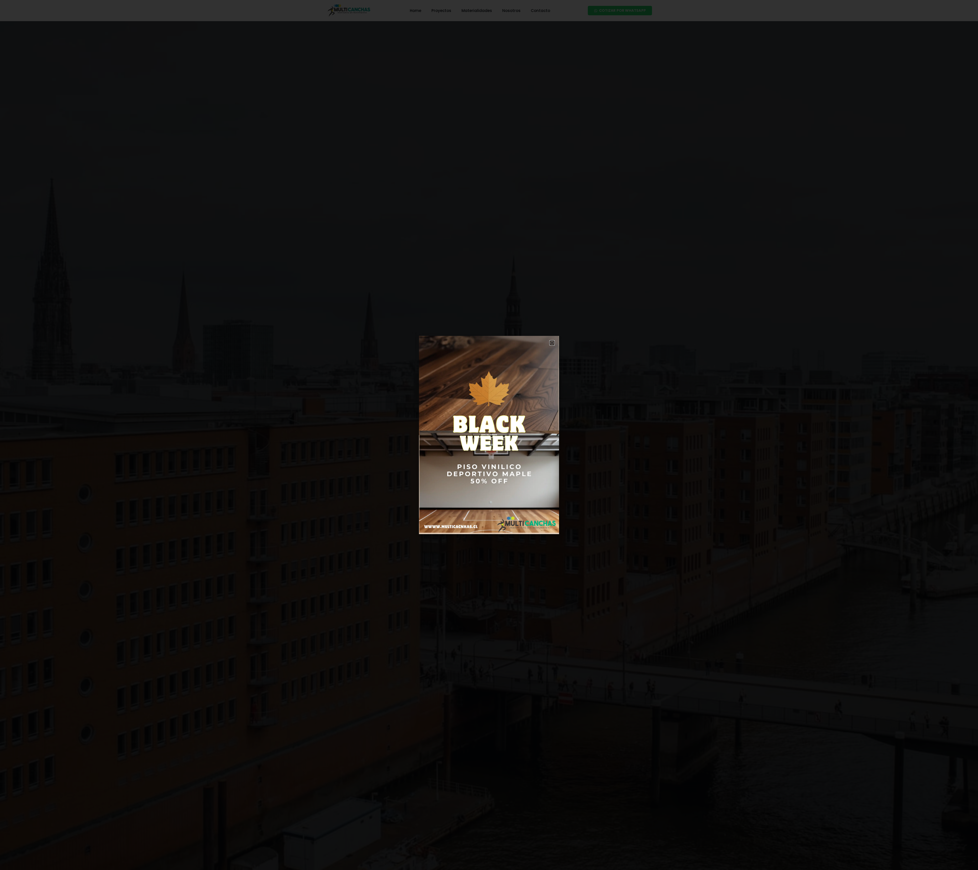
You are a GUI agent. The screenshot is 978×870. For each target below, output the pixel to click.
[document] (489, 435)
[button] (552, 343)
